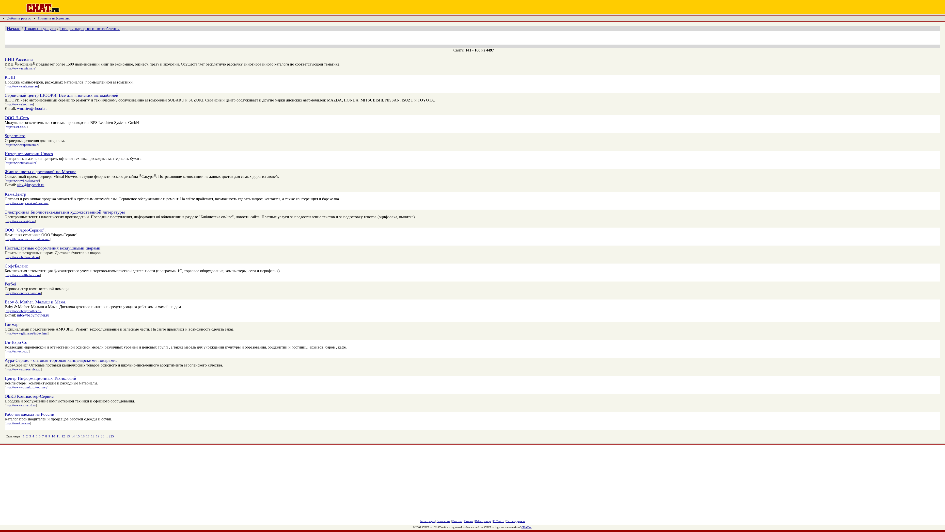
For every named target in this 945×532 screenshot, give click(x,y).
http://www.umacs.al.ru (21, 163)
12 (63, 436)
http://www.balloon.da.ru (22, 257)
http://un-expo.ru (17, 351)
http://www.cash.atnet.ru (22, 86)
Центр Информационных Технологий (40, 378)
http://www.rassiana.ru (20, 68)
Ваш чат (457, 521)
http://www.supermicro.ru (22, 145)
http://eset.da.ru (16, 127)
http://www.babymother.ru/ (23, 311)
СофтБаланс (16, 266)
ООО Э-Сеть (17, 117)
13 (68, 436)
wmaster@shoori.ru (32, 108)
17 (88, 436)
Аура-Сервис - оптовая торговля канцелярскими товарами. (61, 360)
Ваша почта (443, 521)
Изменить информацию (54, 18)
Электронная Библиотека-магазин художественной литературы (65, 212)
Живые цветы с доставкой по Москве (40, 171)
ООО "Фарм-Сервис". (25, 230)
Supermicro (15, 135)
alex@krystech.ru (30, 185)
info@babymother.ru (33, 315)
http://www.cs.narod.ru (21, 405)
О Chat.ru (498, 521)
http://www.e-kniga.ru (20, 221)
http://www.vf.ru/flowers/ (22, 181)
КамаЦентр (15, 194)
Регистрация (427, 521)
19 (97, 436)
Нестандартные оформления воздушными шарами (52, 248)
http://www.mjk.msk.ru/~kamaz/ (27, 203)
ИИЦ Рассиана (19, 59)
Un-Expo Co (16, 342)
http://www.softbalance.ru (23, 275)
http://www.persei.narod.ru (23, 293)
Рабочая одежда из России (29, 414)
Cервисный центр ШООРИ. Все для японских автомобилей (61, 95)
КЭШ (10, 77)
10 (53, 436)
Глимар (11, 324)
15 (78, 436)
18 (92, 436)
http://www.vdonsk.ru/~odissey (26, 387)
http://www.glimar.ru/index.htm (26, 333)
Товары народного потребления (90, 28)
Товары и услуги (40, 28)
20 (102, 436)
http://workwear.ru (18, 423)
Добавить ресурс (19, 18)
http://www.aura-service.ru (23, 369)
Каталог (468, 521)
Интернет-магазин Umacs (29, 153)
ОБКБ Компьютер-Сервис (29, 396)
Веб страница (483, 521)
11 (58, 436)
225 (111, 436)
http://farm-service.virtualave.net (27, 239)
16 (83, 436)
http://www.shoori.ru (19, 104)
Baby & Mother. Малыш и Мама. (35, 301)
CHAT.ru (526, 527)
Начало (13, 28)
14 (73, 436)
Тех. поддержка (515, 521)
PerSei (10, 284)
